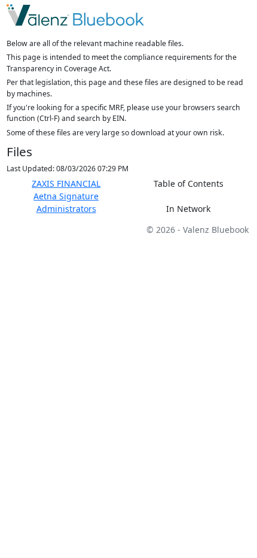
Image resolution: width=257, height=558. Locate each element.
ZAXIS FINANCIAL (66, 183)
